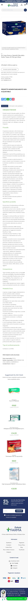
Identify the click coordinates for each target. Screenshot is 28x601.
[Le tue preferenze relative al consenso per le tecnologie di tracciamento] (2, 599)
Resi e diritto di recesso (8, 549)
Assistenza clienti (15, 561)
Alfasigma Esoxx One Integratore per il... (14, 428)
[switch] (3, 596)
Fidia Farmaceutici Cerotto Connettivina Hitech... (14, 484)
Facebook (15, 565)
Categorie (8, 552)
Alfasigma (14, 400)
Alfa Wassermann (14, 427)
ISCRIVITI (19, 511)
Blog (22, 547)
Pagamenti (21, 542)
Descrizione (4, 106)
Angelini (14, 455)
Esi (1, 53)
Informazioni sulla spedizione (16, 106)
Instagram (15, 568)
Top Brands (21, 549)
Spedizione (8, 542)
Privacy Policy (21, 545)
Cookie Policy (9, 547)
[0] (25, 5)
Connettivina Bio (14, 483)
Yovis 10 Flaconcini (14, 401)
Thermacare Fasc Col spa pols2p (14, 456)
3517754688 (15, 563)
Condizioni (8, 545)
